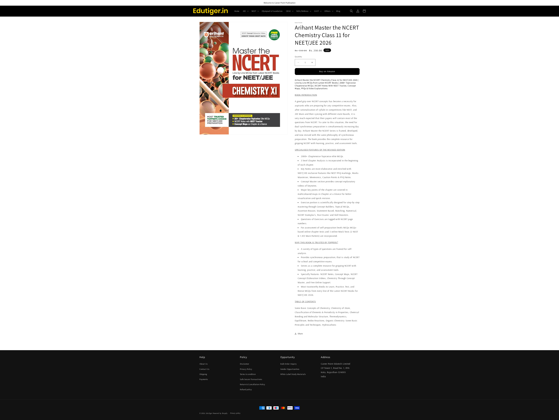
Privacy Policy (246, 369)
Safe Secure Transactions (251, 379)
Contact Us (204, 369)
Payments (203, 379)
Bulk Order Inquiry (288, 364)
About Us (203, 364)
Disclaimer (244, 364)
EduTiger (209, 413)
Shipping (203, 374)
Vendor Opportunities (289, 369)
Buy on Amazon (327, 71)
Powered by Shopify (220, 413)
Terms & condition (248, 374)
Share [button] (300, 333)
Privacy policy (235, 413)
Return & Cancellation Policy (252, 384)
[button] (245, 11)
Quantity (298, 56)
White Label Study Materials (293, 374)
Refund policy (246, 389)
